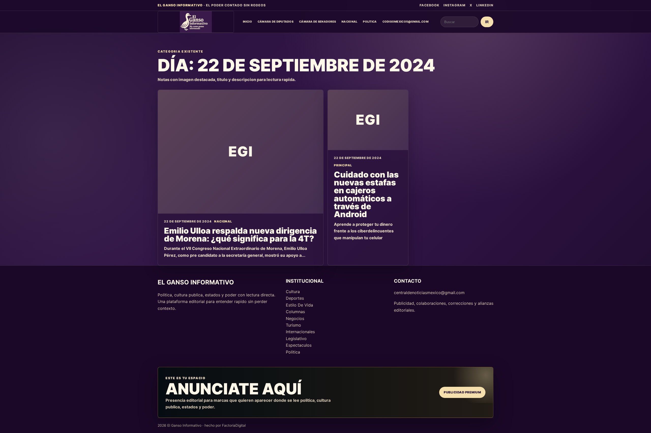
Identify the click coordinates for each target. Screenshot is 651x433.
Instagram (454, 5)
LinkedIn (484, 5)
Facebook (429, 5)
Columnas (295, 311)
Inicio (247, 21)
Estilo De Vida (299, 305)
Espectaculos (299, 345)
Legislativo (296, 338)
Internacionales (300, 331)
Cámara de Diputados (275, 21)
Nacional (349, 21)
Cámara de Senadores (317, 21)
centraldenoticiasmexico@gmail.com (429, 292)
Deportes (295, 298)
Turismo (293, 325)
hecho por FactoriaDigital (225, 425)
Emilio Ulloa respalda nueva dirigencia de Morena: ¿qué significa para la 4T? (240, 235)
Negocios (295, 318)
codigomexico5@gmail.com (405, 21)
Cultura (293, 291)
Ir (487, 22)
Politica (370, 21)
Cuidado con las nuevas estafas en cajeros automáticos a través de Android (366, 194)
